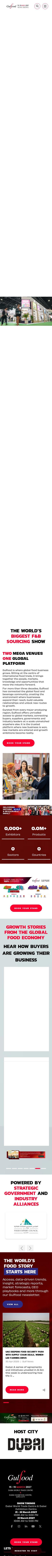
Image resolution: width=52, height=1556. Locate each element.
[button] (6, 1402)
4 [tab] (26, 1168)
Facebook (12, 1526)
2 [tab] (14, 1168)
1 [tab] (8, 1168)
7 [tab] (43, 1168)
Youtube (33, 1526)
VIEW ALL (13, 1304)
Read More (17, 1389)
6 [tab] (37, 1168)
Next (30, 1248)
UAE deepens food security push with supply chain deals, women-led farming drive (25, 1354)
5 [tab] (31, 1168)
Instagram (19, 1526)
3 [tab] (20, 1168)
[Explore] (45, 6)
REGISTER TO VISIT (26, 1550)
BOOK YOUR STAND (18, 742)
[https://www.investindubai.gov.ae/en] (26, 1445)
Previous (22, 1248)
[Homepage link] (18, 6)
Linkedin (26, 1526)
